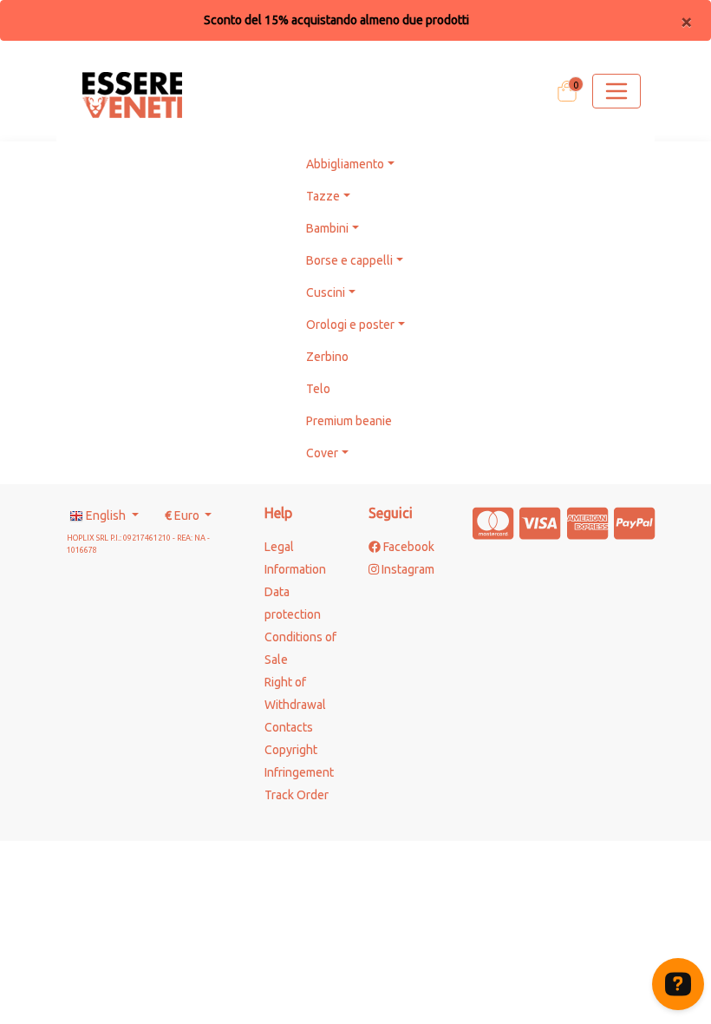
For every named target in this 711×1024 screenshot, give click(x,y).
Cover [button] (322, 453)
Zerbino (327, 357)
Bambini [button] (327, 228)
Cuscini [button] (325, 292)
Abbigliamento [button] (345, 164)
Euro (183, 515)
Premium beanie (349, 421)
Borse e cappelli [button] (349, 260)
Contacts (288, 727)
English (105, 515)
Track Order (296, 795)
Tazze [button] (323, 196)
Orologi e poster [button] (350, 324)
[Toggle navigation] (616, 91)
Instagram (406, 569)
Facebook (407, 547)
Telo (318, 389)
